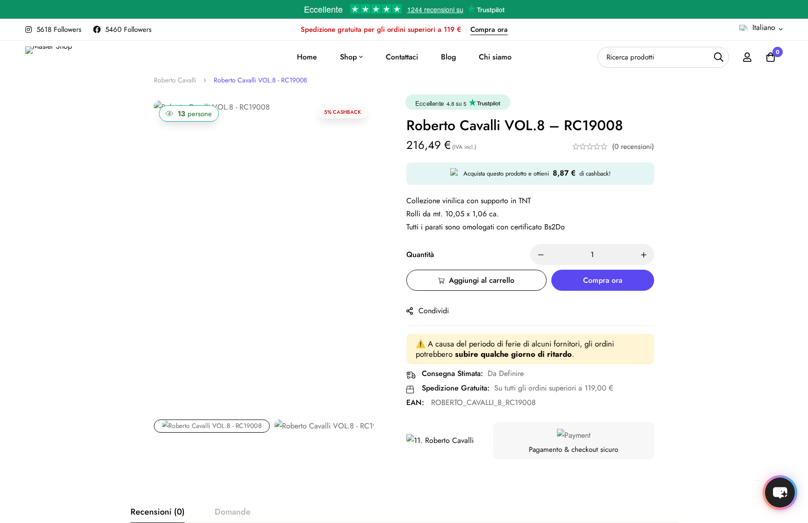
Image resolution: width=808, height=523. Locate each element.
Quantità (420, 254)
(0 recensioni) (633, 146)
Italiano (763, 27)
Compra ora (489, 29)
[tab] (157, 512)
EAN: (415, 402)
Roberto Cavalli (175, 80)
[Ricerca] (718, 57)
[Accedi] (747, 57)
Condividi (433, 310)
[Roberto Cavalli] (440, 440)
